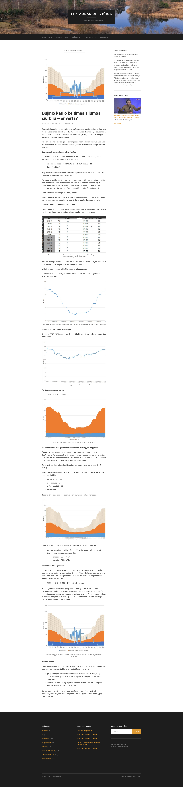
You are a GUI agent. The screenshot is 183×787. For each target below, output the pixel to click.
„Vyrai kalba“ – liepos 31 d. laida (87, 735)
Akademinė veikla (62, 37)
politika (44, 746)
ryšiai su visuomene (48, 750)
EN (43, 735)
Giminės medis (47, 37)
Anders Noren (131, 777)
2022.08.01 (46, 123)
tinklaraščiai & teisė (48, 754)
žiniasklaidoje (46, 758)
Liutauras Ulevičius (91, 14)
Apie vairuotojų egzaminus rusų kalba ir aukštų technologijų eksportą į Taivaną (126, 116)
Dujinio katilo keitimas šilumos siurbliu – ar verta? (71, 116)
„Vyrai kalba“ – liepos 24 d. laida (87, 739)
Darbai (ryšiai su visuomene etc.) (98, 37)
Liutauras (56, 123)
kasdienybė (45, 739)
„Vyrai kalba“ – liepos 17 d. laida (87, 748)
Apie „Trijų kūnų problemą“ (85, 731)
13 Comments (68, 123)
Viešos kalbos (77, 37)
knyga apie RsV (47, 743)
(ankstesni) (117, 124)
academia (45, 731)
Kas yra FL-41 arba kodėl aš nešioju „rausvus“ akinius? (88, 744)
